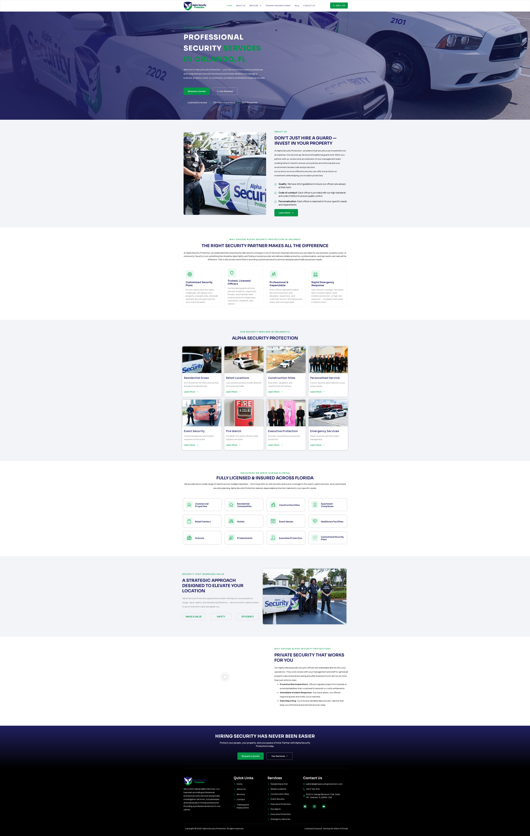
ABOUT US (240, 5)
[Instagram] (314, 806)
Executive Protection (283, 431)
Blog (297, 5)
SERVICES (253, 5)
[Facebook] (305, 806)
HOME (229, 5)
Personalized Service (325, 378)
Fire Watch (233, 431)
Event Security (194, 431)
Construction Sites (281, 378)
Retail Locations (237, 378)
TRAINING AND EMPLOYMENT (278, 5)
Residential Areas (196, 378)
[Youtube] (324, 806)
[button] (225, 677)
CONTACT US (309, 5)
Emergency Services (324, 431)
